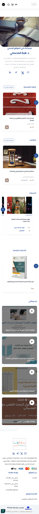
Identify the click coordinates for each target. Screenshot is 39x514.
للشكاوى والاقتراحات (12, 490)
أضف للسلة (20, 227)
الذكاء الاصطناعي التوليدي (29, 499)
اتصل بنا (34, 478)
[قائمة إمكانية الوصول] (3, 511)
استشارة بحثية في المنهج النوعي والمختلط (22, 171)
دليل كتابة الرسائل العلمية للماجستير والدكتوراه (20, 282)
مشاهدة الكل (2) (8, 140)
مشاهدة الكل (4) (9, 87)
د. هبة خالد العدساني (28, 177)
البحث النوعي (30, 124)
